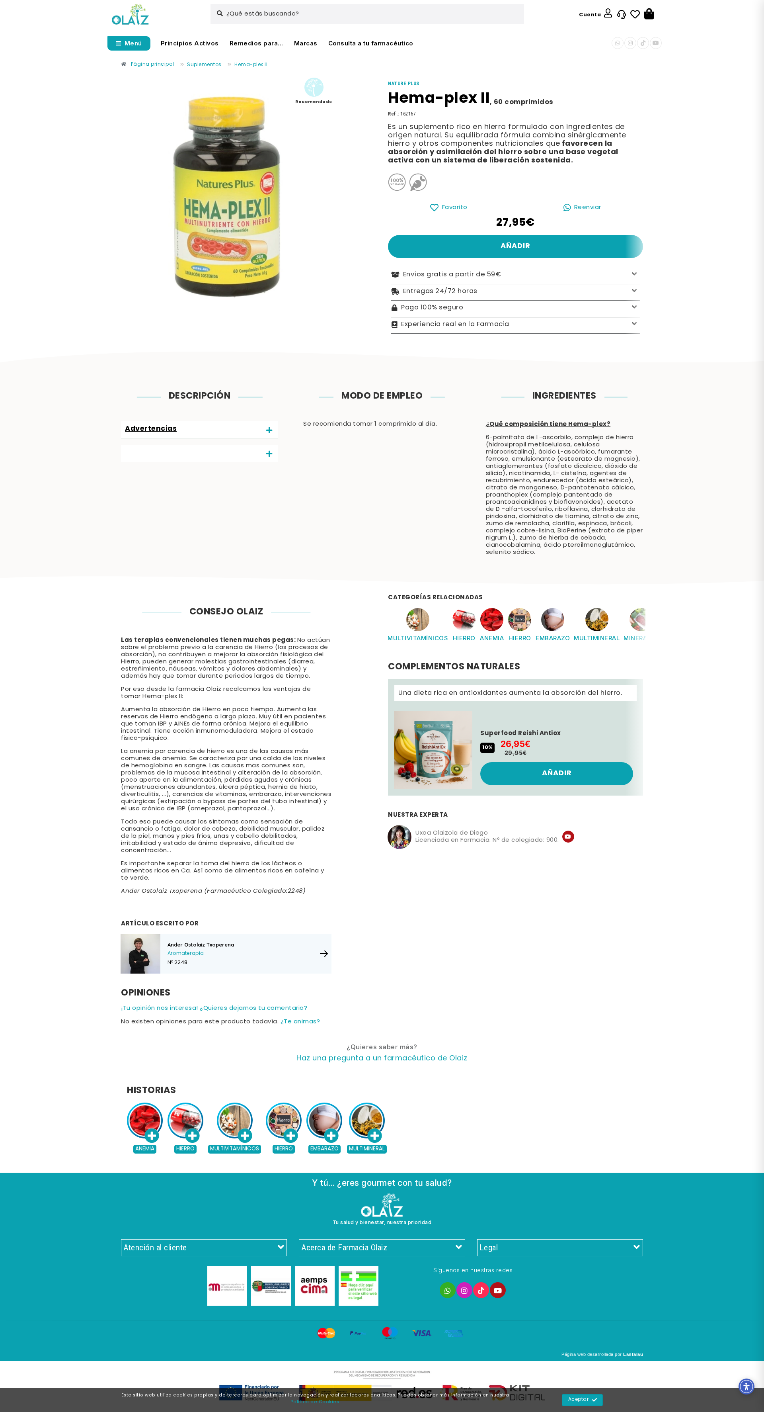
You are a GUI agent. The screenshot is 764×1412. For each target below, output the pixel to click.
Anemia (492, 638)
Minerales (641, 638)
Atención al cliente (155, 1247)
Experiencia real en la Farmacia (455, 324)
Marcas (306, 43)
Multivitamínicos (418, 638)
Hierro (464, 638)
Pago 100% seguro (432, 308)
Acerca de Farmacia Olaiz (344, 1247)
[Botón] (649, 14)
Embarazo (553, 638)
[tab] (199, 429)
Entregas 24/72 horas (440, 291)
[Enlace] (130, 15)
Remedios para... (256, 43)
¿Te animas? (300, 1022)
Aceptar (578, 1400)
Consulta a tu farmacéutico (370, 43)
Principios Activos (190, 43)
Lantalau (633, 1354)
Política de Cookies (314, 1402)
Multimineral (597, 638)
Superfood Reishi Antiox (520, 733)
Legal (488, 1247)
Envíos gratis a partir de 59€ (452, 275)
